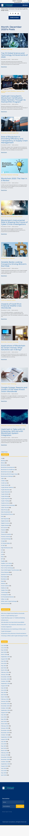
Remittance (4, 579)
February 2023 (5, 699)
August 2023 (4, 685)
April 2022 (4, 721)
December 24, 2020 (6, 182)
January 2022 (4, 728)
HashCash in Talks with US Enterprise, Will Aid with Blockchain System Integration (13, 432)
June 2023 (4, 690)
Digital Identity (5, 525)
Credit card (4, 483)
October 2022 (4, 708)
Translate (26, 2)
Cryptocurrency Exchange (8, 505)
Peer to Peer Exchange (7, 567)
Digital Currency (5, 523)
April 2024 (4, 667)
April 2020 (4, 775)
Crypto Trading (5, 500)
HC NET (3, 545)
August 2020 (4, 766)
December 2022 (5, 703)
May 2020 (3, 772)
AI (1, 458)
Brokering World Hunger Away (9, 474)
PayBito (3, 561)
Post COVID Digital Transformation (10, 570)
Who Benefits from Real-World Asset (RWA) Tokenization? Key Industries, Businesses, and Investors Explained (13, 624)
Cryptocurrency (5, 503)
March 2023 (4, 696)
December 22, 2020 (6, 226)
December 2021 (5, 730)
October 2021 (4, 734)
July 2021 (3, 741)
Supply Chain (15, 133)
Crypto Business (5, 489)
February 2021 (5, 752)
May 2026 (3, 650)
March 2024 (4, 670)
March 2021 (4, 750)
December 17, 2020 (5, 310)
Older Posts (4, 452)
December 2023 (5, 676)
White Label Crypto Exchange (9, 601)
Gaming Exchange (6, 538)
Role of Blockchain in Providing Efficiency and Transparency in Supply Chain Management (14, 140)
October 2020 (4, 761)
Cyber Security (5, 507)
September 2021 (5, 737)
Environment (4, 527)
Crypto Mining (4, 496)
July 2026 (3, 645)
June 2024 (4, 663)
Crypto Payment (5, 498)
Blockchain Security (12, 216)
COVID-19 (3, 300)
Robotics (3, 583)
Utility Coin (4, 599)
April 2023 (3, 694)
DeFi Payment (4, 518)
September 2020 (5, 763)
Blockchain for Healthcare (8, 469)
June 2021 (3, 743)
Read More (4, 66)
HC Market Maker (5, 543)
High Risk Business (6, 547)
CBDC (2, 478)
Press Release (16, 425)
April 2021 (3, 748)
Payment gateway (6, 565)
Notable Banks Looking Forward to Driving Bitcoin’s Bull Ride (13, 264)
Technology (9, 49)
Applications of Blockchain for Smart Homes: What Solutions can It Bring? (13, 348)
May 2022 (3, 719)
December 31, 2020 (5, 59)
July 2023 (3, 688)
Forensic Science (5, 536)
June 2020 (4, 770)
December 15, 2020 (5, 393)
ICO (2, 550)
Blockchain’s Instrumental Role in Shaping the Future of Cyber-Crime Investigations (14, 222)
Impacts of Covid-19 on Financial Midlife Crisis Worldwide (11, 306)
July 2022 (3, 714)
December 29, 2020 (6, 104)
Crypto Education (11, 91)
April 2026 (4, 652)
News (2, 556)
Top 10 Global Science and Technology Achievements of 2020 (14, 55)
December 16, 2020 (5, 352)
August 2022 (4, 712)
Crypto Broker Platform (7, 487)
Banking (3, 258)
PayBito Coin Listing (6, 563)
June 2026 (4, 647)
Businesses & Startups (7, 476)
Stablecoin (4, 587)
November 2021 (5, 732)
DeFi (2, 516)
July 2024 (3, 661)
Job (2, 554)
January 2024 (4, 674)
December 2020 (5, 757)
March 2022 (4, 723)
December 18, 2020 (5, 268)
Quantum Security (6, 574)
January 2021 (4, 755)
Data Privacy (4, 509)
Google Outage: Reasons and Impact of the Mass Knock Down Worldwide (14, 389)
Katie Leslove (15, 59)
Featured (3, 49)
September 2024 (5, 656)
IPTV (2, 552)
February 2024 (5, 672)
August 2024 (4, 659)
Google (8, 383)
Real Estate (4, 576)
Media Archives (14, 17)
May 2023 (3, 692)
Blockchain (4, 91)
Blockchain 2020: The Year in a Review (14, 179)
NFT (2, 558)
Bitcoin (7, 258)
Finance (13, 300)
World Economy (5, 603)
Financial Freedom (6, 534)
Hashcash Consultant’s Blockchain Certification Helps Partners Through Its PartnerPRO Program (13, 99)
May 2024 (3, 665)
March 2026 (4, 654)
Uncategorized (5, 594)
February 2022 (5, 726)
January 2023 (4, 701)
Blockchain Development (7, 467)
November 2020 (5, 759)
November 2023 (5, 679)
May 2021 (3, 746)
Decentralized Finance (7, 514)
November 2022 (5, 705)
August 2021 (4, 739)
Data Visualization (6, 512)
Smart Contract (5, 585)
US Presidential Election (7, 596)
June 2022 (4, 717)
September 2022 (5, 710)
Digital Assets (4, 521)
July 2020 (3, 768)
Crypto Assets (4, 485)
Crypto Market (5, 494)
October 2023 (4, 681)
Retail (2, 581)
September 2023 (5, 683)
